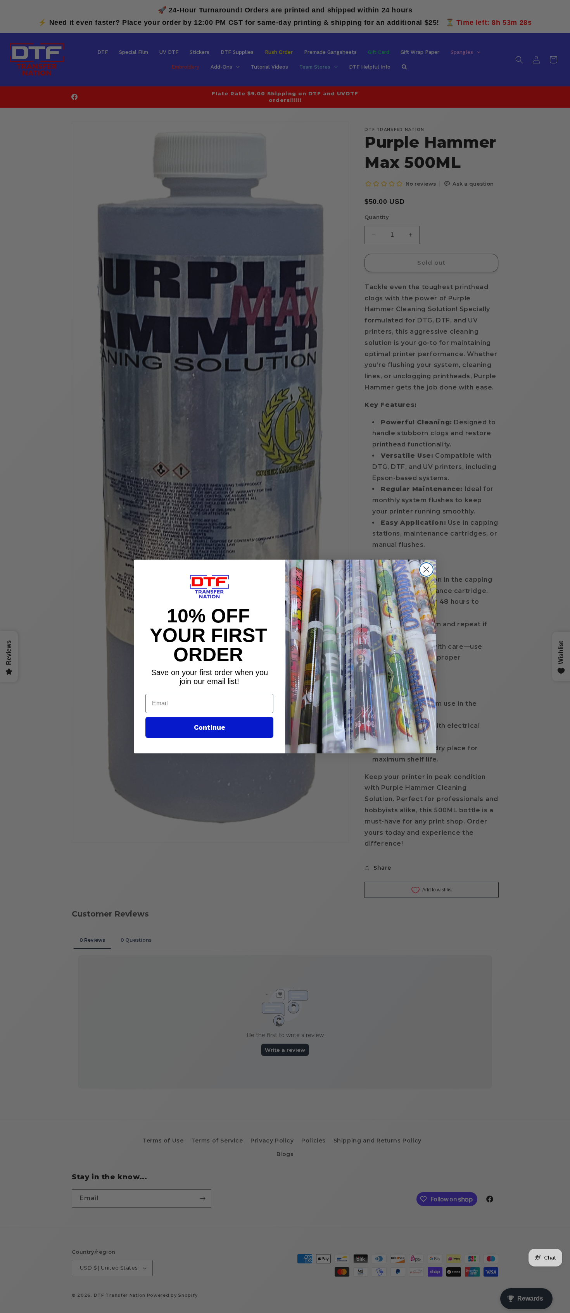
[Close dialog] (426, 569)
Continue (209, 727)
